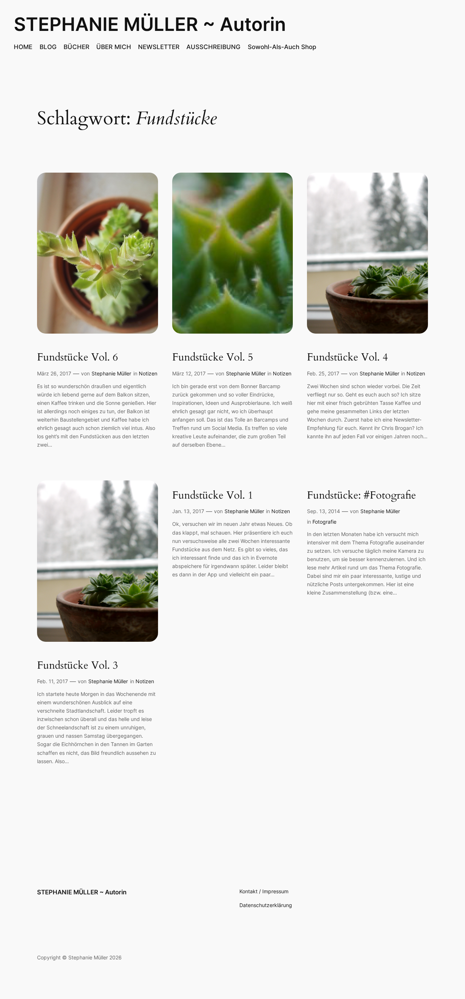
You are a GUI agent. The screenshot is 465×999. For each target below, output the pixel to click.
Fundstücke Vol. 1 (212, 495)
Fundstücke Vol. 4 (347, 357)
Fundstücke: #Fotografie (361, 495)
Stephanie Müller (111, 373)
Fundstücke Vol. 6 (77, 357)
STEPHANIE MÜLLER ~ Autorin (150, 24)
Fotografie (324, 522)
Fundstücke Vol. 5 (212, 357)
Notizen (148, 373)
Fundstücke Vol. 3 (77, 665)
